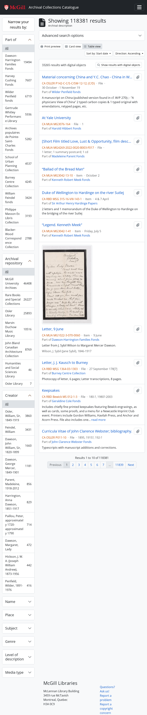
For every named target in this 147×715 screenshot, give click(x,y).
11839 (119, 465)
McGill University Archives (18, 283)
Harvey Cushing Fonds (18, 80)
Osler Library (18, 313)
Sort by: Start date (97, 53)
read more (98, 420)
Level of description (14, 656)
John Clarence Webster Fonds (72, 442)
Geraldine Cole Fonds (66, 401)
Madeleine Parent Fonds (68, 156)
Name (10, 601)
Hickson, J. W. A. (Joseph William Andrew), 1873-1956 (18, 565)
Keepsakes (51, 390)
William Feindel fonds (18, 197)
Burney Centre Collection (18, 181)
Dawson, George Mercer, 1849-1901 (18, 465)
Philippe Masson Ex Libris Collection (18, 215)
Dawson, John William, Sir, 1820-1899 (18, 445)
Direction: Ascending (128, 53)
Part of (10, 39)
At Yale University (56, 118)
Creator (11, 395)
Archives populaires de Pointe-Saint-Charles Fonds (18, 139)
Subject (11, 628)
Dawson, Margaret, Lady (18, 545)
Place (9, 614)
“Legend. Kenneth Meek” (62, 225)
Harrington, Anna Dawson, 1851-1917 (18, 502)
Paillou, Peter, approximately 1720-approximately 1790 (18, 524)
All (6, 48)
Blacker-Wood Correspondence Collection (18, 238)
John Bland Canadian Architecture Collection (18, 349)
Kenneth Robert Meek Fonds (71, 180)
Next (131, 465)
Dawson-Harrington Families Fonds (18, 62)
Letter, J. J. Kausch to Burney (65, 362)
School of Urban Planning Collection (18, 163)
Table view (94, 46)
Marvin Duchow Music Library (18, 329)
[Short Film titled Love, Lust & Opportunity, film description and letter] (87, 141)
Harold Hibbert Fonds (66, 128)
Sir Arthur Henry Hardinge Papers (75, 203)
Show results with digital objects (120, 65)
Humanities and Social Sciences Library (18, 369)
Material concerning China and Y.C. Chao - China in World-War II (87, 77)
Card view (74, 46)
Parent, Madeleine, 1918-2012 (18, 484)
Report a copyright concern (106, 708)
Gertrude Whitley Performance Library (18, 114)
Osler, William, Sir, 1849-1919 (18, 415)
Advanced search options (63, 35)
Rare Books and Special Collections (18, 299)
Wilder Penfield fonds (18, 96)
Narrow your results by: (18, 24)
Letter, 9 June (52, 329)
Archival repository (13, 260)
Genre (10, 641)
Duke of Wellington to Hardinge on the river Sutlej (83, 193)
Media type (14, 672)
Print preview (52, 46)
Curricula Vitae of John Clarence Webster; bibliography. (87, 431)
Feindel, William (18, 429)
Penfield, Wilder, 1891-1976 (18, 585)
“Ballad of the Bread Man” (63, 169)
